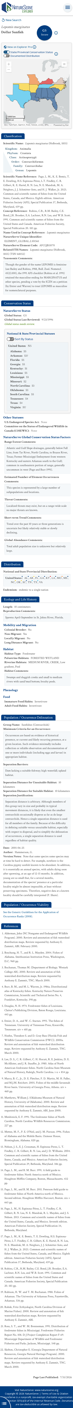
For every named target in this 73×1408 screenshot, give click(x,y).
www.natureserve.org (46, 1390)
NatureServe (32, 1393)
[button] (9, 64)
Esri (67, 125)
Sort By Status (24, 339)
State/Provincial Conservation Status (31, 52)
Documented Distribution (25, 55)
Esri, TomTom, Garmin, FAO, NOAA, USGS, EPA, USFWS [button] (28, 125)
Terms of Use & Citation (54, 1393)
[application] (36, 92)
